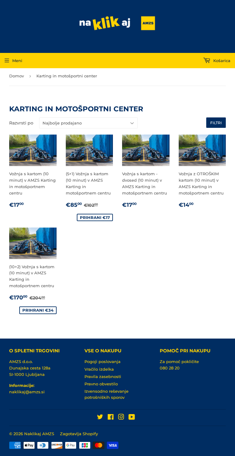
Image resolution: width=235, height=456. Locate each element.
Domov (16, 75)
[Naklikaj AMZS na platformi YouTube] (132, 417)
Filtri (216, 122)
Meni (17, 60)
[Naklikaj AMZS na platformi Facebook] (110, 417)
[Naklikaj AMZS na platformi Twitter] (100, 417)
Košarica (221, 60)
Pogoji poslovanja (102, 361)
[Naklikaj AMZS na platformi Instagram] (121, 417)
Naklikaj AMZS (39, 433)
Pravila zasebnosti (102, 376)
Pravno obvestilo (101, 383)
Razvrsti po (21, 123)
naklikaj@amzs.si (27, 391)
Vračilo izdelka (99, 369)
